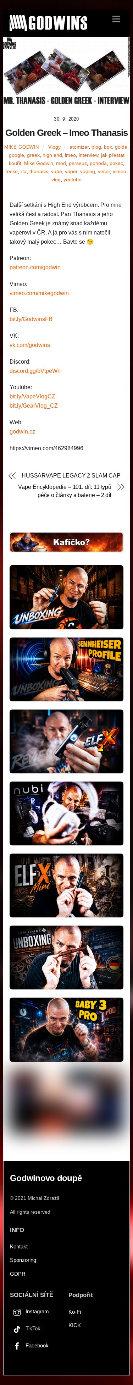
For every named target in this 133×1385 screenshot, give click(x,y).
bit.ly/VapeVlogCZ (32, 396)
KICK (74, 1325)
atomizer (79, 147)
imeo (70, 155)
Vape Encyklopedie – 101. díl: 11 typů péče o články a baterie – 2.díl (64, 491)
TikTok (32, 1328)
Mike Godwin (21, 147)
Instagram (36, 1311)
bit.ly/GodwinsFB (31, 319)
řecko (11, 171)
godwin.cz (22, 432)
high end (52, 155)
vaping (87, 171)
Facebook (36, 1345)
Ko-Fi (74, 1312)
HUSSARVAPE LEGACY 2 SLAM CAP (71, 476)
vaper (71, 171)
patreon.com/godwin (35, 267)
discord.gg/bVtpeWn (35, 371)
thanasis (38, 171)
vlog (56, 179)
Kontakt (19, 1246)
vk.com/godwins (30, 345)
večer (104, 171)
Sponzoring (23, 1260)
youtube (72, 179)
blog (96, 147)
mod (61, 163)
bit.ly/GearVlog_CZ (34, 406)
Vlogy (54, 147)
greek (33, 155)
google (16, 155)
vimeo (119, 171)
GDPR (18, 1274)
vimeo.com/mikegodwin (39, 293)
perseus (78, 163)
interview (88, 155)
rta (24, 171)
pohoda (98, 163)
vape (56, 171)
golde (121, 147)
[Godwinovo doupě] (48, 28)
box (108, 147)
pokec (116, 163)
